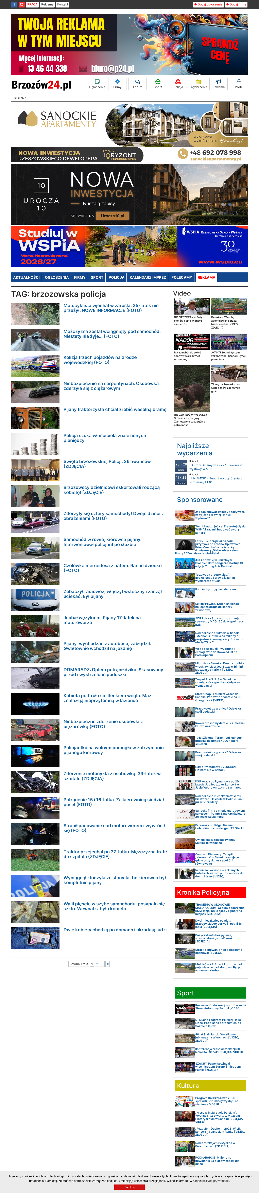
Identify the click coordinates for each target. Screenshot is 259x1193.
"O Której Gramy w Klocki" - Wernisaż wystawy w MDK (216, 465)
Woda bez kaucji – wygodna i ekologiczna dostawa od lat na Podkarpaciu (216, 652)
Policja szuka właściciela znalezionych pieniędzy (105, 438)
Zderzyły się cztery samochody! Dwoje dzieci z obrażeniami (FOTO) (114, 516)
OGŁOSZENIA (57, 277)
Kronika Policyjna (203, 892)
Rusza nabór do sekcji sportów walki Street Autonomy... (187, 356)
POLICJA (116, 277)
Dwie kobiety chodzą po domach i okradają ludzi (115, 929)
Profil (239, 87)
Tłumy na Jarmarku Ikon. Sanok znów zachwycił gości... (226, 388)
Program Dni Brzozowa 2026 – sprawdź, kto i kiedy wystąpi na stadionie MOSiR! (216, 1101)
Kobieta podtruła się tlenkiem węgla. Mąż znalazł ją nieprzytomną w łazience (107, 698)
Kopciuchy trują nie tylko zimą (216, 589)
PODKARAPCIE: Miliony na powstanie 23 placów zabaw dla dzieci (217, 1160)
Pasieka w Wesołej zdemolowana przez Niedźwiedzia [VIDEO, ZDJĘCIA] (224, 322)
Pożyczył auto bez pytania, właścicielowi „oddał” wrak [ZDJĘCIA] (213, 938)
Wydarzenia (198, 87)
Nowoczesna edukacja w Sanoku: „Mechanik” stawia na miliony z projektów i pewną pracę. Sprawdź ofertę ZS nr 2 (219, 637)
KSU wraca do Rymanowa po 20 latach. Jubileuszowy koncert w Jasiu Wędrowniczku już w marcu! (218, 784)
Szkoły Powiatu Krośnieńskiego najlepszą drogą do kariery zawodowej (217, 607)
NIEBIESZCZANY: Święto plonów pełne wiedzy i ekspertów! (189, 321)
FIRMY (80, 277)
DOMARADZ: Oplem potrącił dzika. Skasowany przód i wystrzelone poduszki (113, 672)
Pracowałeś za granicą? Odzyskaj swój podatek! (218, 710)
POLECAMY (181, 277)
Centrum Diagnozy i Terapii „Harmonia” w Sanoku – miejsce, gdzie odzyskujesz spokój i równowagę (217, 859)
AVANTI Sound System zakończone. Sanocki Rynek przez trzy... (228, 356)
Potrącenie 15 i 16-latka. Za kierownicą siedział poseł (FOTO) (114, 802)
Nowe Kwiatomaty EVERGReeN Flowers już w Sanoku (216, 768)
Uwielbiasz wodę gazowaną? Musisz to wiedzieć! (215, 841)
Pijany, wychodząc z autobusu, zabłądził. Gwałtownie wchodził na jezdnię (107, 646)
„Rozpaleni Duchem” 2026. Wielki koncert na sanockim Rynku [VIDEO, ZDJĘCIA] (220, 1131)
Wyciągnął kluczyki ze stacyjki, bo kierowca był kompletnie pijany (115, 880)
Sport (158, 87)
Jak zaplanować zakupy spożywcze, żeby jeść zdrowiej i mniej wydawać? (220, 515)
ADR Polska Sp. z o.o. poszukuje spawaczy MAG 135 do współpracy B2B (219, 621)
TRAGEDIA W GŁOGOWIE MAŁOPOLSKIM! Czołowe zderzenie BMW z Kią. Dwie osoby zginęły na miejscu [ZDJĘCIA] (219, 909)
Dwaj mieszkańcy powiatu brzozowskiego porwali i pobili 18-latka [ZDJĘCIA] (219, 923)
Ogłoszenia (97, 87)
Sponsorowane (200, 500)
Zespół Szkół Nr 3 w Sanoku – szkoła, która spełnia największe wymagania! (217, 682)
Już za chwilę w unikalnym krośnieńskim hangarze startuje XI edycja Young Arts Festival (219, 563)
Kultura (188, 1086)
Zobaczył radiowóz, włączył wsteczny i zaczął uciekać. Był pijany (113, 594)
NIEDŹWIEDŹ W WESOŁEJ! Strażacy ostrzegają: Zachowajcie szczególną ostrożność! (191, 420)
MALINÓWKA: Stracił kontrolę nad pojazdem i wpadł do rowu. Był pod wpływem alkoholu (219, 967)
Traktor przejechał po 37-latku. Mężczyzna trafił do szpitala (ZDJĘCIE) (115, 854)
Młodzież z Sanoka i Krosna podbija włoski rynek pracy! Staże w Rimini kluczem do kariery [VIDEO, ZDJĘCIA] (219, 668)
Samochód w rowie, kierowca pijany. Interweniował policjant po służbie (102, 542)
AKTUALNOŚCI (26, 277)
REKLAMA (206, 277)
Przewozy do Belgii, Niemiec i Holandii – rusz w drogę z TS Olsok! (219, 826)
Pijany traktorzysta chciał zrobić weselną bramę (115, 409)
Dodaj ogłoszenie (210, 4)
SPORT (97, 277)
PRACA (32, 4)
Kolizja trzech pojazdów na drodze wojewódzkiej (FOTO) (100, 360)
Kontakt (62, 4)
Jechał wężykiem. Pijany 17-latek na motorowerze (102, 620)
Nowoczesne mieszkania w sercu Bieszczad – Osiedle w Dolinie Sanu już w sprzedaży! (219, 799)
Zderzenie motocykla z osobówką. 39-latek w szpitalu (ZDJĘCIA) (112, 776)
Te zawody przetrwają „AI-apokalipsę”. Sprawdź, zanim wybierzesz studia (215, 578)
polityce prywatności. (216, 1180)
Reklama (47, 4)
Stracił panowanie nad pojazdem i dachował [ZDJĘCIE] (218, 951)
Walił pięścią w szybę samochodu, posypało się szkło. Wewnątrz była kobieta (114, 906)
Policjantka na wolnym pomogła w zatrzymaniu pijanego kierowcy (114, 750)
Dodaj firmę (237, 4)
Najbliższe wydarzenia (194, 449)
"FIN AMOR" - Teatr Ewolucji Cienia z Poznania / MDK (215, 478)
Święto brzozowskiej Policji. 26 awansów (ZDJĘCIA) (107, 464)
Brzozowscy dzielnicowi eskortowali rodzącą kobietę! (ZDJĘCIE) (112, 490)
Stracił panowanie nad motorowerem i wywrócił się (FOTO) (114, 828)
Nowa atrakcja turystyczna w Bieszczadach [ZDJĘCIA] (215, 1144)
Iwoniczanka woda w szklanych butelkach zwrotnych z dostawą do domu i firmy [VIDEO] (219, 873)
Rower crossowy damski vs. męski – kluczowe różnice (220, 724)
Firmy (117, 87)
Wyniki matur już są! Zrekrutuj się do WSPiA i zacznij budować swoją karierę (220, 529)
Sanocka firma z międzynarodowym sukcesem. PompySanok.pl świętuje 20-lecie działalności (220, 813)
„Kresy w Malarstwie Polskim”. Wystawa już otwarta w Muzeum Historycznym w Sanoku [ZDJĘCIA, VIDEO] (219, 1117)
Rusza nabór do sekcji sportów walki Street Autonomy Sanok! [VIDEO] (220, 1006)
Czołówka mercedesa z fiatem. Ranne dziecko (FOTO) (113, 568)
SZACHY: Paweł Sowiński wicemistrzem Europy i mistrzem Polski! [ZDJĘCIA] (218, 1066)
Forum (137, 87)
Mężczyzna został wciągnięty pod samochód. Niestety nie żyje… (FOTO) (112, 334)
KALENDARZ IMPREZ (148, 277)
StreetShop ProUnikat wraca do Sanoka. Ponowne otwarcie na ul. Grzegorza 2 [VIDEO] (218, 697)
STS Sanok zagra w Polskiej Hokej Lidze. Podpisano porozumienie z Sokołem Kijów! (218, 1023)
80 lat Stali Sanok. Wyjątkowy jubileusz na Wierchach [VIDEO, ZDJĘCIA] (217, 1037)
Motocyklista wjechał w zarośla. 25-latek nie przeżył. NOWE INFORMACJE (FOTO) (111, 308)
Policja (178, 87)
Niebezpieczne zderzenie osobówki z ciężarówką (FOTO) (103, 724)
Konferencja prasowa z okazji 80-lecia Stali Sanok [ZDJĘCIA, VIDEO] (219, 1050)
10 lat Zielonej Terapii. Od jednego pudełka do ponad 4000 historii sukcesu (218, 741)
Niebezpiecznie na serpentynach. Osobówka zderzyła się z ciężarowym (111, 386)
